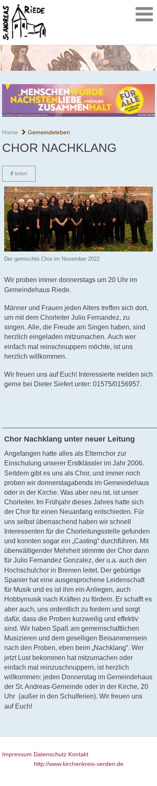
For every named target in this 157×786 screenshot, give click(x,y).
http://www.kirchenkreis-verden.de (79, 763)
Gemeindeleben (48, 132)
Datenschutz (50, 754)
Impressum (17, 754)
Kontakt (78, 754)
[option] (78, 58)
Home (10, 132)
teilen (20, 174)
